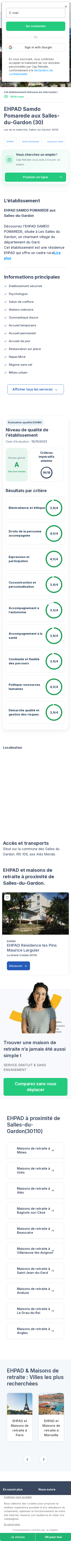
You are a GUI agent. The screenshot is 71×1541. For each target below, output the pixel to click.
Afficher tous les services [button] (32, 389)
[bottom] (7, 897)
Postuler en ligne (35, 177)
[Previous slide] (27, 1459)
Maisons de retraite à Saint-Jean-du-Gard (33, 1271)
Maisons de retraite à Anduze (33, 1291)
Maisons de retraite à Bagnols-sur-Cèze (33, 1210)
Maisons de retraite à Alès (33, 1190)
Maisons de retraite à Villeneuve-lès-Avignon (35, 1251)
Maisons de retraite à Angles (33, 1331)
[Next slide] (43, 1459)
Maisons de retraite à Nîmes (33, 1150)
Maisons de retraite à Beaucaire (33, 1230)
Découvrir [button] (16, 965)
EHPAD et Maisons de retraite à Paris (20, 1428)
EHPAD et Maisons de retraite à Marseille (51, 1428)
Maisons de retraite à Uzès (33, 1170)
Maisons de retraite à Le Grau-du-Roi (33, 1311)
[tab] (35, 84)
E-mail (13, 13)
